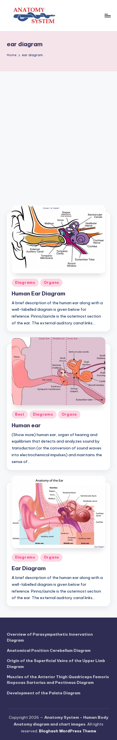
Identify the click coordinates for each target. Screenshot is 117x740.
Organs (51, 282)
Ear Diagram (29, 568)
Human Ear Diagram (38, 293)
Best (19, 414)
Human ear (26, 425)
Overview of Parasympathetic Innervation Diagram (50, 637)
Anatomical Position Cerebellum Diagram (49, 650)
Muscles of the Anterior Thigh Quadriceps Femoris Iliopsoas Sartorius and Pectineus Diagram (58, 679)
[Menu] (107, 15)
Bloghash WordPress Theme (67, 730)
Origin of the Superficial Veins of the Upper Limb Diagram (56, 663)
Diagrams (25, 282)
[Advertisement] (58, 132)
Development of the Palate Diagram (43, 692)
